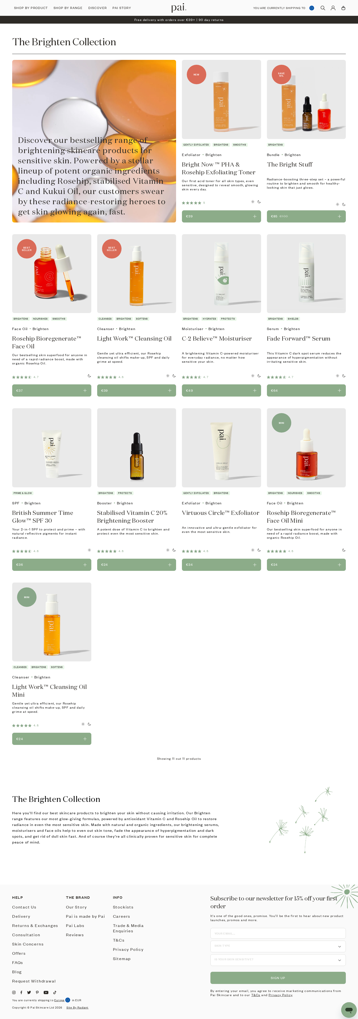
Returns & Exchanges (35, 925)
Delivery (21, 916)
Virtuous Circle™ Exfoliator (221, 513)
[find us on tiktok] (54, 992)
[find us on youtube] (46, 992)
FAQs (17, 962)
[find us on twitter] (29, 992)
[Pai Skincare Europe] (179, 8)
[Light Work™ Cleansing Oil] (136, 273)
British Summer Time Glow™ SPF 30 (42, 516)
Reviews (75, 934)
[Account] (333, 8)
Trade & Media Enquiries (128, 928)
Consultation (26, 934)
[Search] (322, 8)
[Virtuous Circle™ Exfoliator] (221, 447)
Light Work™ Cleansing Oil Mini (49, 690)
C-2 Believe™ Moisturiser (217, 338)
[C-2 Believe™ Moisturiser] (221, 273)
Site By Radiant (77, 1007)
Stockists (123, 906)
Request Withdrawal (34, 980)
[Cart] (343, 8)
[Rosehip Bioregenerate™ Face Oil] (51, 273)
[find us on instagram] (14, 992)
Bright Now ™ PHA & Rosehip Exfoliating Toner (219, 168)
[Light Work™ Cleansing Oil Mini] (51, 622)
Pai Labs (75, 925)
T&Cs (119, 940)
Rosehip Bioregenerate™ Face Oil (47, 342)
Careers (122, 916)
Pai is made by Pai (85, 916)
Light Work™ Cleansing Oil (134, 338)
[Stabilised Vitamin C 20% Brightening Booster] (136, 447)
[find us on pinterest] (37, 992)
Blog (17, 971)
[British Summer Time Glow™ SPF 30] (51, 447)
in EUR (76, 1000)
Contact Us (24, 906)
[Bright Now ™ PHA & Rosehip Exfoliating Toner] (221, 99)
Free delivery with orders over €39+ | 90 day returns (179, 20)
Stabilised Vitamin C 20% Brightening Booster (132, 516)
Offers (19, 953)
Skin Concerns (28, 943)
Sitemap (122, 958)
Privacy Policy (128, 949)
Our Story (76, 906)
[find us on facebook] (21, 992)
